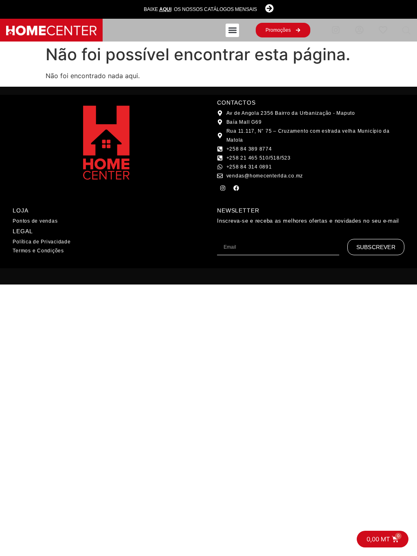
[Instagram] (222, 188)
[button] (232, 30)
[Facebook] (236, 188)
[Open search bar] (406, 30)
